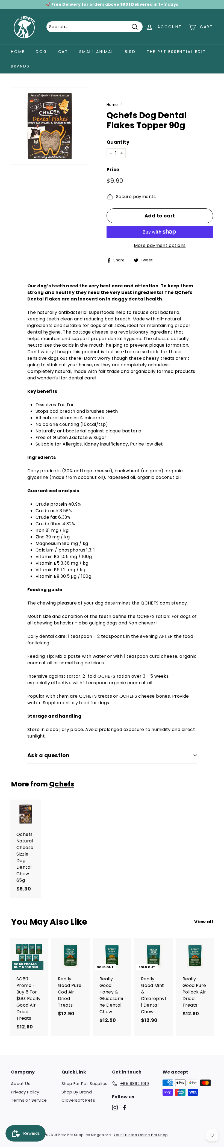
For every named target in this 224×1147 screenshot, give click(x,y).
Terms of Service (29, 1100)
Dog (41, 51)
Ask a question (48, 755)
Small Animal (96, 51)
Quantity (118, 142)
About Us (20, 1083)
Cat (63, 51)
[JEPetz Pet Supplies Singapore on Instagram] (115, 1107)
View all (203, 922)
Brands (20, 66)
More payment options (159, 245)
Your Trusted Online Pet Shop (141, 1134)
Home (18, 51)
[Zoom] (49, 125)
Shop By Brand (76, 1092)
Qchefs (61, 784)
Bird (130, 51)
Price (113, 169)
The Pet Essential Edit (176, 51)
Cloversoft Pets (78, 1100)
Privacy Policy (25, 1092)
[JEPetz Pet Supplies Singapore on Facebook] (125, 1107)
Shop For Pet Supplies (84, 1083)
